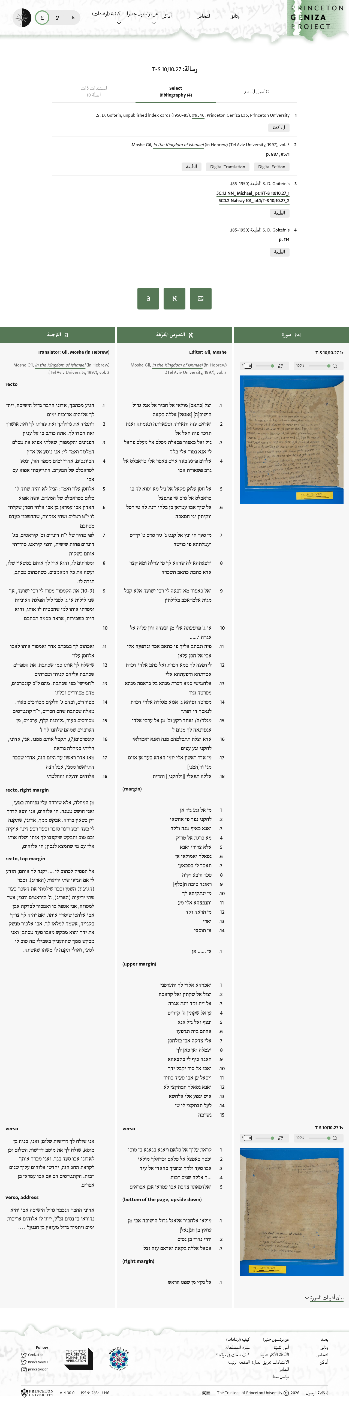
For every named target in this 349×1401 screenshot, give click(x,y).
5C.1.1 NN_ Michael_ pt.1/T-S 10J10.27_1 (253, 193)
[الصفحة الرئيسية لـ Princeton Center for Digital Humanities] (74, 1358)
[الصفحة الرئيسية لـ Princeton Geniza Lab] (114, 1358)
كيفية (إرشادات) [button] (106, 14)
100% (300, 365)
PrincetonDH (38, 1362)
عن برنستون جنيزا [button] (142, 14)
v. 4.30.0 (67, 1393)
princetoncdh (38, 1369)
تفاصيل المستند (256, 92)
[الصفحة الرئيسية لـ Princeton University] (37, 1393)
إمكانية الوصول (317, 1393)
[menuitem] (246, 19)
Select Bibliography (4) (176, 92)
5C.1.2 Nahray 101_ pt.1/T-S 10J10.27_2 (254, 200)
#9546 (198, 115)
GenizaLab (35, 1355)
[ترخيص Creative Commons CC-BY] (206, 1393)
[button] (318, 20)
